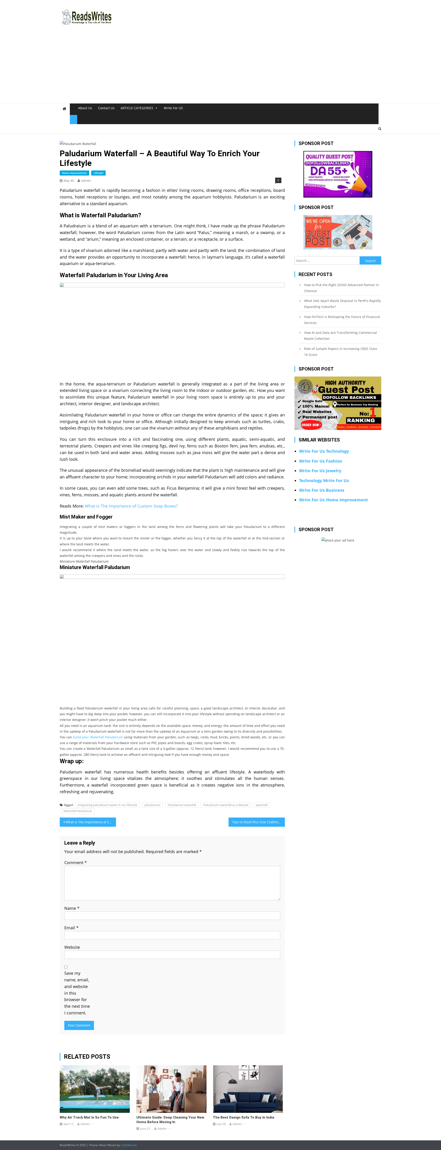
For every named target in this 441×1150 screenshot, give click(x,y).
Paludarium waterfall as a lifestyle (226, 805)
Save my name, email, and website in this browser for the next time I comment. (77, 993)
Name (71, 908)
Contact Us (106, 108)
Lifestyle (98, 173)
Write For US (173, 108)
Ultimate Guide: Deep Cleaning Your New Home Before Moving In (170, 1119)
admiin (86, 181)
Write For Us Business (321, 490)
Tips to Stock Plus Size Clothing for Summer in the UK (258, 822)
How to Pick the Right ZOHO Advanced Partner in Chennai (341, 288)
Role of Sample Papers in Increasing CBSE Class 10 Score (340, 351)
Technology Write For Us (324, 480)
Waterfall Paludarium (77, 811)
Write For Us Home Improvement (333, 499)
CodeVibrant (128, 1145)
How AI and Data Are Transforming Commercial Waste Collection (340, 335)
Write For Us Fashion (320, 461)
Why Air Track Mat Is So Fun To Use (89, 1117)
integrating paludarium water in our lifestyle (107, 805)
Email (71, 927)
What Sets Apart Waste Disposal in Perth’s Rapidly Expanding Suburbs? (342, 304)
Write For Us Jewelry (320, 470)
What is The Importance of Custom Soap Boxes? (131, 506)
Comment (75, 862)
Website (72, 947)
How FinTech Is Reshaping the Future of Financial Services (342, 320)
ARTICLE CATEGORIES (137, 108)
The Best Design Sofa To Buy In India (243, 1117)
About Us (85, 108)
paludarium (152, 805)
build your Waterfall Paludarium (98, 737)
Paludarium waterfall (182, 805)
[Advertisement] (220, 69)
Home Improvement (74, 173)
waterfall (262, 805)
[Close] (73, 119)
